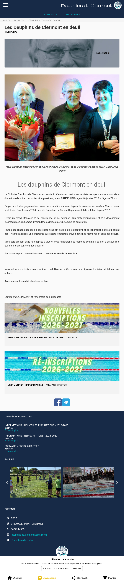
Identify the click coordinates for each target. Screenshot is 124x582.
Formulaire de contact (22, 540)
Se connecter (50, 14)
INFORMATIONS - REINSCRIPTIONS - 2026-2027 (31, 385)
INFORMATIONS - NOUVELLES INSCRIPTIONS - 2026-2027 (37, 337)
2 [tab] (55, 499)
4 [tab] (64, 499)
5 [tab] (68, 499)
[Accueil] (119, 5)
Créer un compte (72, 14)
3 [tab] (59, 499)
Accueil (6, 20)
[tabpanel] (35, 482)
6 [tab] (73, 499)
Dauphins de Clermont (86, 5)
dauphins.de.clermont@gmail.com (29, 534)
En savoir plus (11, 430)
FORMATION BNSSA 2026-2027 (22, 446)
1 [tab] (50, 499)
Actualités (19, 20)
